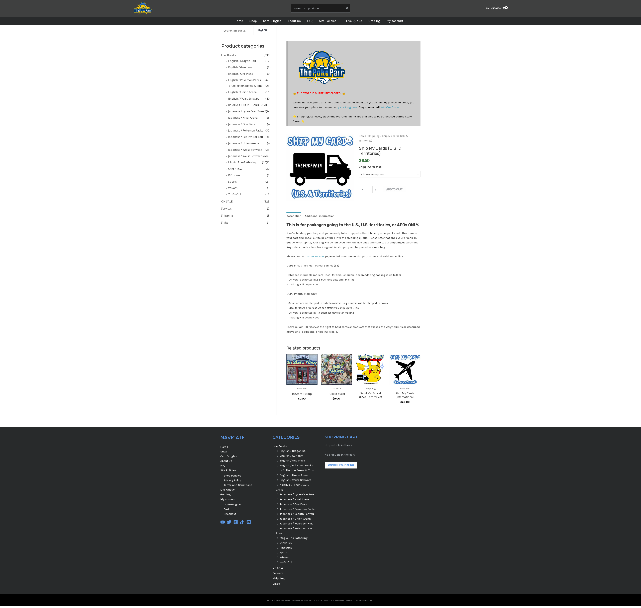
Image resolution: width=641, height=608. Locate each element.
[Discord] (248, 522)
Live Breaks (228, 55)
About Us (226, 460)
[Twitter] (229, 522)
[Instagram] (235, 522)
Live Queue (227, 489)
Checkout (230, 513)
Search (262, 30)
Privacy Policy (233, 480)
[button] (338, 21)
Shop (223, 451)
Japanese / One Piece (241, 124)
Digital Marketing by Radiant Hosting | (307, 600)
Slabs (224, 222)
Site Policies (228, 470)
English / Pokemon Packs (244, 80)
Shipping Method (370, 166)
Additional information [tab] (320, 216)
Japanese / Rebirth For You (245, 137)
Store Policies (316, 256)
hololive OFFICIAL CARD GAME (248, 105)
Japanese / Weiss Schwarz (245, 150)
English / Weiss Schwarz (243, 98)
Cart (226, 509)
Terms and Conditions (238, 485)
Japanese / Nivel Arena (243, 117)
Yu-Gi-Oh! (234, 194)
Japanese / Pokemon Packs (245, 130)
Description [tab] (293, 216)
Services (226, 208)
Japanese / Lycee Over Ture (246, 111)
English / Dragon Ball (242, 61)
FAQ (222, 465)
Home (362, 136)
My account (228, 499)
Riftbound (235, 175)
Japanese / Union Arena (243, 143)
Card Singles (228, 456)
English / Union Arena (242, 92)
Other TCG (235, 169)
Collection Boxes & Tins (247, 86)
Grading (225, 494)
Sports (232, 181)
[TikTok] (242, 522)
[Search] (347, 8)
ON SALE (227, 201)
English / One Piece (240, 74)
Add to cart (394, 189)
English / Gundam (240, 67)
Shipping (227, 215)
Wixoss (233, 188)
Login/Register (233, 504)
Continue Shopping (341, 465)
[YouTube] (222, 522)
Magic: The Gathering (242, 162)
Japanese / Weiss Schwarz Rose (248, 156)
